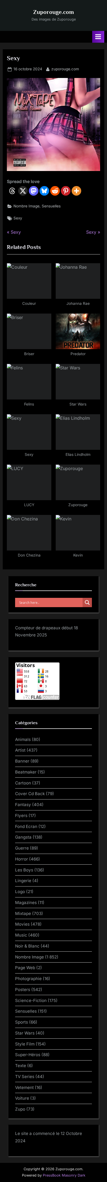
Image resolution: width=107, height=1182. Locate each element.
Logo (20, 891)
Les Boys (24, 870)
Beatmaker (25, 772)
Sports (21, 1022)
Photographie (28, 978)
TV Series (24, 1076)
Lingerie (23, 880)
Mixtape (23, 913)
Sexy (17, 218)
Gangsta (23, 837)
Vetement (24, 1087)
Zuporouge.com (53, 12)
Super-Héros (27, 1054)
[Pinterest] (66, 191)
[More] (76, 191)
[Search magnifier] (87, 602)
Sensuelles (51, 206)
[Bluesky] (44, 191)
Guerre (22, 848)
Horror (21, 859)
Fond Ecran (26, 826)
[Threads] (12, 191)
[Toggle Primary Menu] (98, 37)
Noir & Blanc (27, 946)
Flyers (21, 815)
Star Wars (25, 1033)
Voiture (22, 1098)
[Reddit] (55, 191)
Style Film (25, 1044)
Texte (20, 1065)
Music (21, 935)
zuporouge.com (65, 68)
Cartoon (23, 783)
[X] (23, 191)
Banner (22, 761)
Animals (23, 739)
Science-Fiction (31, 1000)
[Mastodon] (33, 191)
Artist (20, 750)
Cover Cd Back (30, 793)
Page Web (25, 967)
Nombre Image (26, 206)
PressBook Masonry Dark (64, 1175)
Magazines (26, 902)
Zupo (20, 1109)
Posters (22, 989)
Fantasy (23, 804)
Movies (22, 924)
